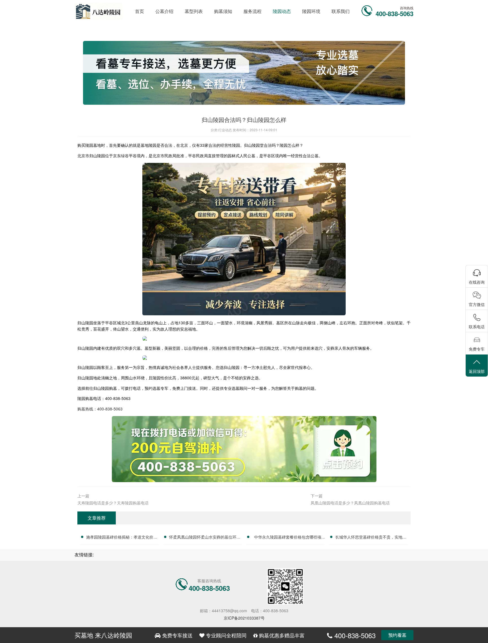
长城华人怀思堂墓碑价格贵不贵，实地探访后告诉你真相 (370, 537)
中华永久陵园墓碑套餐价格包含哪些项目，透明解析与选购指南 (287, 537)
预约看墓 (397, 635)
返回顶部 (477, 371)
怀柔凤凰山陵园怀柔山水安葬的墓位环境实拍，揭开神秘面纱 (204, 537)
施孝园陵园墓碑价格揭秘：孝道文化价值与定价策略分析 (121, 537)
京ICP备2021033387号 (244, 618)
